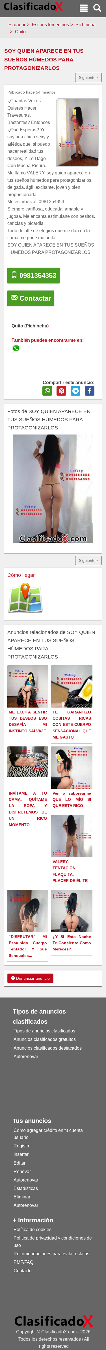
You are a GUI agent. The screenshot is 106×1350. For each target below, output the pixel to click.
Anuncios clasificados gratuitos (45, 1039)
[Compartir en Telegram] (75, 391)
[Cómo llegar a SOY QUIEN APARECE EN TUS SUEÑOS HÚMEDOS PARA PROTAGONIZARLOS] (25, 598)
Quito (20, 31)
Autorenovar (26, 1056)
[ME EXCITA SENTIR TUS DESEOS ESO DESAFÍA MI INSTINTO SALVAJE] (28, 694)
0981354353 (37, 275)
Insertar (21, 1154)
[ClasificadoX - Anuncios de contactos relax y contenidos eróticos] (53, 1321)
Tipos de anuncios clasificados (44, 1030)
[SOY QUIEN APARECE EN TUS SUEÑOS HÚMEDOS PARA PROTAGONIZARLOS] (17, 347)
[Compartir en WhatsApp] (47, 391)
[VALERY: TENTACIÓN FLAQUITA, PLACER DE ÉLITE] (72, 842)
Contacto (23, 1270)
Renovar (22, 1171)
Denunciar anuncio (32, 978)
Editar (19, 1163)
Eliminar (22, 1196)
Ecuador (16, 24)
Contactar (34, 298)
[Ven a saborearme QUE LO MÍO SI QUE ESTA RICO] (72, 775)
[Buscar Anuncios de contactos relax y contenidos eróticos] (97, 9)
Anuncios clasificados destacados (48, 1048)
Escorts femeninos (50, 24)
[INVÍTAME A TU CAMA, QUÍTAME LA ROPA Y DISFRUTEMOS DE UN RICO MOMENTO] (28, 761)
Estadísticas (26, 1188)
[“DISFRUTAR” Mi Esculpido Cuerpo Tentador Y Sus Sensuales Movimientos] (28, 920)
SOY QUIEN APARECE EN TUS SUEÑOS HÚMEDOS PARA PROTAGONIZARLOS (44, 59)
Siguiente (88, 77)
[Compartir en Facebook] (89, 391)
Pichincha (85, 24)
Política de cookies (32, 1229)
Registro (22, 1145)
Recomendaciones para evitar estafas (51, 1253)
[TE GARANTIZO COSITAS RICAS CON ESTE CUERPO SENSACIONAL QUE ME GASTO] (72, 701)
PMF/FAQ (23, 1262)
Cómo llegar (21, 575)
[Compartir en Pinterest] (61, 391)
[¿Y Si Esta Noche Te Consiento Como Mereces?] (72, 919)
